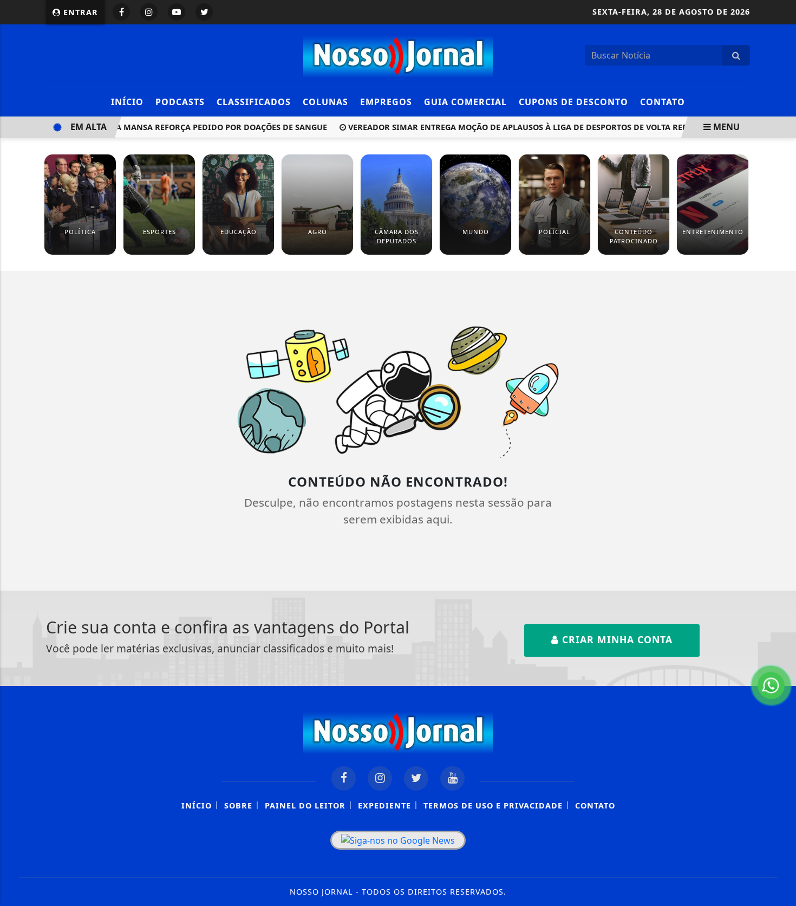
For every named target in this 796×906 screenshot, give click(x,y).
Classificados (254, 102)
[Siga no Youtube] (176, 12)
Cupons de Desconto (573, 102)
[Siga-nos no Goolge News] (398, 840)
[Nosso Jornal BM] (398, 54)
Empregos (386, 102)
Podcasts (180, 102)
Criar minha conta (616, 639)
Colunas (325, 102)
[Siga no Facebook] (121, 12)
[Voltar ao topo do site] (779, 543)
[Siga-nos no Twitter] (416, 778)
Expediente (384, 805)
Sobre (238, 805)
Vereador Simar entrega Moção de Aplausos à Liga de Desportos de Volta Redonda (519, 127)
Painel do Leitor (305, 805)
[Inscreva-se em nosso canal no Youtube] (452, 778)
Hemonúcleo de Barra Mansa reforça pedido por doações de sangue (164, 127)
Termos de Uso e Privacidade (493, 805)
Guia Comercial (465, 102)
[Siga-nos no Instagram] (380, 778)
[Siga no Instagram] (149, 12)
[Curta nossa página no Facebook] (343, 778)
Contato (662, 102)
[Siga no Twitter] (204, 12)
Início (127, 102)
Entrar (79, 12)
